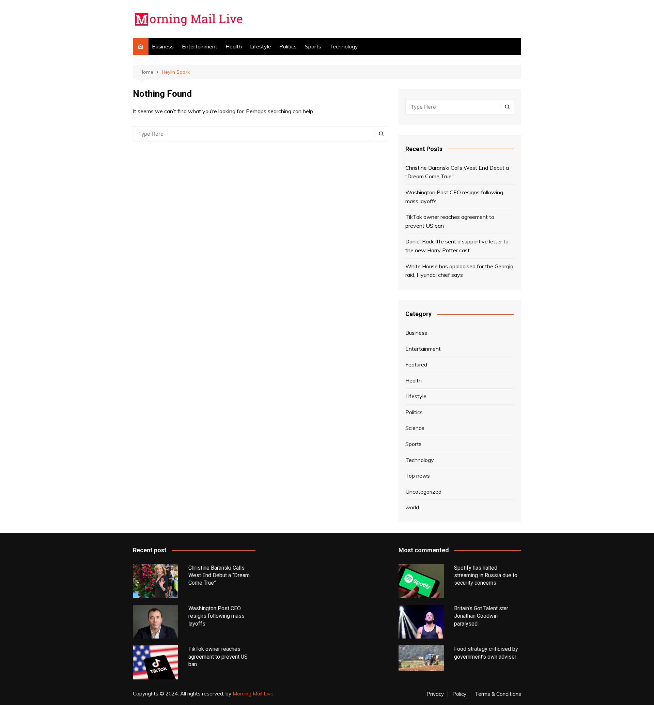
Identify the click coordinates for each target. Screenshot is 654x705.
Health (233, 46)
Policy (459, 694)
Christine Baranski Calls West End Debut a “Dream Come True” (457, 172)
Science (414, 427)
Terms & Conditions (498, 694)
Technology (343, 46)
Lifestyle (260, 46)
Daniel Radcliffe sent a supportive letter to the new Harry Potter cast (457, 246)
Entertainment (199, 46)
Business (163, 46)
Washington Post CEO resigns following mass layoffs (454, 197)
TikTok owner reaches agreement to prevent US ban (449, 221)
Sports (313, 46)
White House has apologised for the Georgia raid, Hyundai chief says (459, 271)
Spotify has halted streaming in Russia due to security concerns (485, 575)
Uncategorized (423, 491)
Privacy (435, 694)
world (412, 507)
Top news (417, 475)
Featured (416, 364)
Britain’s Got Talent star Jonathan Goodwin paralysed (481, 616)
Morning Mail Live (253, 693)
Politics (288, 46)
